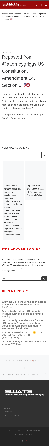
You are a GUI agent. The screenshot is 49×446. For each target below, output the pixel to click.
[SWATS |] (14, 4)
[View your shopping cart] (40, 4)
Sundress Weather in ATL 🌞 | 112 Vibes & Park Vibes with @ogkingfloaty (22, 335)
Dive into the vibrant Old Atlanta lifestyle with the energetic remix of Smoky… (23, 314)
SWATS (19, 431)
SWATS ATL (31, 14)
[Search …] (44, 278)
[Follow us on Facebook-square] (26, 441)
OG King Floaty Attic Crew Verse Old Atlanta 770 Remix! (24, 343)
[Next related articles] (44, 155)
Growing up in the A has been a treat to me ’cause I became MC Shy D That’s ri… (24, 304)
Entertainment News (17, 14)
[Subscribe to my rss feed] (22, 441)
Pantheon (8, 412)
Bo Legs (7, 408)
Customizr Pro (30, 434)
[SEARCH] (21, 278)
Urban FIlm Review (11, 415)
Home (4, 14)
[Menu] (45, 5)
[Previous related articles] (38, 155)
